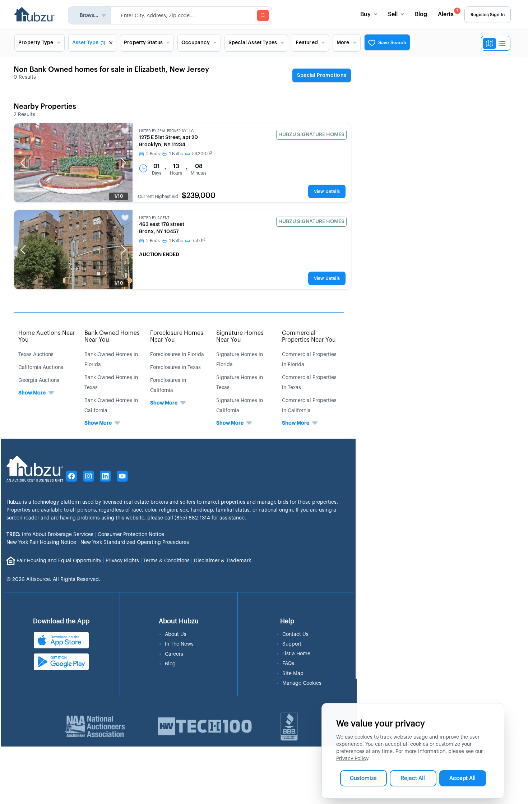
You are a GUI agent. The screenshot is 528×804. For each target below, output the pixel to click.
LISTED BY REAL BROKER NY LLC (166, 131)
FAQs (288, 663)
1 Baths (176, 154)
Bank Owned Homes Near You (112, 336)
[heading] (321, 75)
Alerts (448, 13)
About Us (175, 634)
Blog (421, 14)
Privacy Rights (122, 560)
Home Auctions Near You (46, 336)
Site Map (293, 673)
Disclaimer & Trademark (222, 560)
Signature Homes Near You (240, 336)
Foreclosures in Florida (177, 354)
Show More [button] (32, 393)
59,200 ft (202, 154)
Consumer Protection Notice (131, 534)
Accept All (462, 778)
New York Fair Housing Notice (41, 542)
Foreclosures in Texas (175, 367)
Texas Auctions (36, 354)
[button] (23, 162)
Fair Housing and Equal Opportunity (59, 560)
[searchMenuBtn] (263, 15)
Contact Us (295, 634)
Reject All (413, 778)
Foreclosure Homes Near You (176, 336)
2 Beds (153, 154)
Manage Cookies (301, 683)
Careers (174, 654)
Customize (363, 778)
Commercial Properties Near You (309, 336)
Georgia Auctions (38, 380)
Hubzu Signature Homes (311, 134)
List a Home (296, 653)
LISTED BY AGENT (154, 218)
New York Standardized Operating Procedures (134, 542)
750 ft (198, 241)
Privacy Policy (352, 758)
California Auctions (40, 367)
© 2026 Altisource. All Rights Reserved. (53, 579)
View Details (327, 191)
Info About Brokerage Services (49, 534)
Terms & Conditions (166, 560)
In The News (179, 644)
